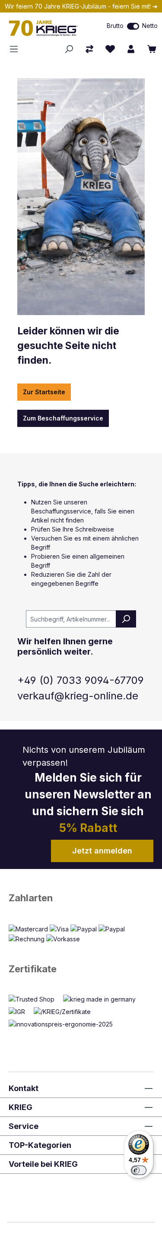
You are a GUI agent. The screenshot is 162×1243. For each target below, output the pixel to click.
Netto (150, 25)
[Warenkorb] (151, 49)
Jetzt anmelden (102, 850)
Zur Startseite (44, 392)
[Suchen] (68, 49)
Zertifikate (33, 968)
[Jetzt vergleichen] (89, 49)
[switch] (133, 26)
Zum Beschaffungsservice (63, 418)
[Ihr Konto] (131, 49)
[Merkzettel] (110, 49)
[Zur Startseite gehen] (47, 28)
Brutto (115, 25)
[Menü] (16, 49)
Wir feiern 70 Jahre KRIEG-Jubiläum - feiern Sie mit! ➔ (81, 6)
